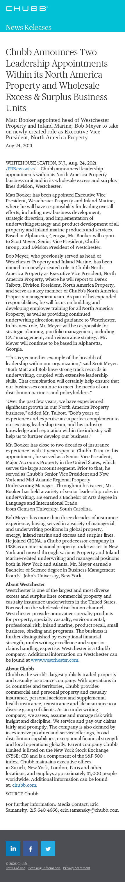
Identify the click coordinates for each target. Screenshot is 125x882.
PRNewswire (21, 169)
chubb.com (24, 785)
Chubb (27, 8)
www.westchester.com (54, 660)
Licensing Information (44, 868)
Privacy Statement (76, 868)
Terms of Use (15, 868)
